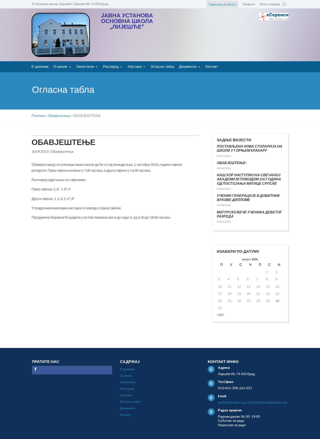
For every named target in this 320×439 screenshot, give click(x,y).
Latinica (231, 4)
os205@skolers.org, (232, 402)
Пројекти (249, 4)
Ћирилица (216, 4)
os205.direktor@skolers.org (267, 402)
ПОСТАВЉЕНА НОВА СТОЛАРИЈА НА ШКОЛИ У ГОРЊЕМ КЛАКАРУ (249, 148)
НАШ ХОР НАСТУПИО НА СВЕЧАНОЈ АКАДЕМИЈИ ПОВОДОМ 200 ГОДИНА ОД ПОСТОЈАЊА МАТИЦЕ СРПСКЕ (249, 179)
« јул (220, 314)
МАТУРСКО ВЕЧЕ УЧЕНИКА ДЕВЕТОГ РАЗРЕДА (249, 214)
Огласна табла (162, 67)
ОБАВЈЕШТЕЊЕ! (231, 163)
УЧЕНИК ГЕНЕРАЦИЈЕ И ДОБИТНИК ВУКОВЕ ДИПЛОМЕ (248, 197)
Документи (187, 67)
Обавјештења (62, 151)
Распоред (111, 67)
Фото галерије (270, 4)
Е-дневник (40, 67)
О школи (60, 67)
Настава (134, 67)
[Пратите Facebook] (35, 369)
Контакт (211, 67)
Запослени (85, 67)
